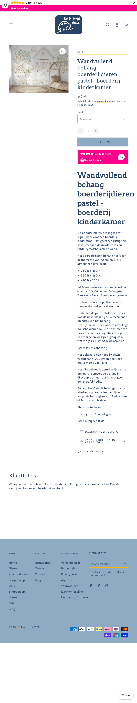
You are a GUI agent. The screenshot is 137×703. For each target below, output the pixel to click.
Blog (12, 609)
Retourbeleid (69, 568)
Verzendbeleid (70, 562)
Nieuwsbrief (42, 562)
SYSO (37, 627)
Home (80, 52)
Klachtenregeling (72, 591)
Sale (11, 603)
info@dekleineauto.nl (111, 341)
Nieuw (13, 568)
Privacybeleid (69, 574)
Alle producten (18, 574)
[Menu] (11, 25)
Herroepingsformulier (75, 597)
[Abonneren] (126, 563)
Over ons (41, 568)
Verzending (102, 101)
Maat (80, 112)
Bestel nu (103, 142)
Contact (40, 574)
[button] (107, 25)
